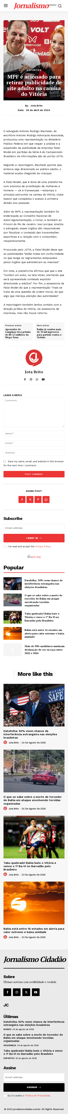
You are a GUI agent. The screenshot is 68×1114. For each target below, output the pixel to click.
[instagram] (31, 378)
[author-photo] (5, 742)
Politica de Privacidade (37, 1095)
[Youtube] (36, 992)
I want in (32, 538)
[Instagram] (17, 992)
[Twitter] (30, 499)
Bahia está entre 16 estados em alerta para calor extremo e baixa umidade (44, 633)
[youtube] (43, 378)
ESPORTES (34, 70)
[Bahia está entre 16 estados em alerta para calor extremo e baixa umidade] (12, 633)
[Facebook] (21, 499)
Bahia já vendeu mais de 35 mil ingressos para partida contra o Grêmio (49, 333)
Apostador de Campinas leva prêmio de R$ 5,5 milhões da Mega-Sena (18, 333)
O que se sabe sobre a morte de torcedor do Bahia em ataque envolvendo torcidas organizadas (43, 600)
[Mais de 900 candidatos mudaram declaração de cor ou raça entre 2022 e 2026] (12, 649)
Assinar (32, 1087)
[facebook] (25, 378)
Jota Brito (37, 105)
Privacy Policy (42, 546)
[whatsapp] (37, 378)
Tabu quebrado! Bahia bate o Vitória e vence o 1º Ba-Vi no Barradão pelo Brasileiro (42, 617)
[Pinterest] (38, 499)
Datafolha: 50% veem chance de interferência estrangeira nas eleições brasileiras (44, 584)
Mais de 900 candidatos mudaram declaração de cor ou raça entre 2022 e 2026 (45, 649)
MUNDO (7, 1029)
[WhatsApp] (46, 499)
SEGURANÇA (9, 1045)
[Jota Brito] (34, 357)
